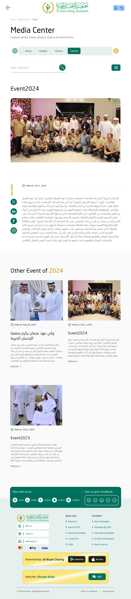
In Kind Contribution (104, 538)
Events (74, 50)
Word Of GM (74, 527)
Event (35, 19)
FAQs (70, 544)
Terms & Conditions (89, 591)
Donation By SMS (102, 527)
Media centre (24, 19)
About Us (72, 521)
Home (13, 19)
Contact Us (73, 538)
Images (43, 50)
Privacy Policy (108, 591)
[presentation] (15, 51)
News (28, 50)
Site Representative (104, 533)
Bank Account (101, 544)
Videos (59, 50)
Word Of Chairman (77, 533)
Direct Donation (102, 521)
